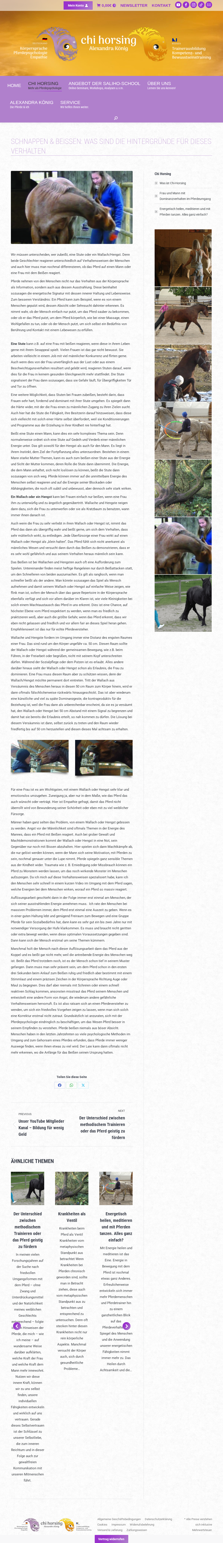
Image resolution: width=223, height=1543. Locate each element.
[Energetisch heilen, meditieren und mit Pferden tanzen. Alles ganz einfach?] (183, 431)
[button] (17, 1326)
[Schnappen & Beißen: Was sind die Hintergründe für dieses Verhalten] (183, 546)
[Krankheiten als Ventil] (183, 488)
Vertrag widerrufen (111, 1539)
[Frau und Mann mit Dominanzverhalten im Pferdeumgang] (183, 373)
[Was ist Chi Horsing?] (183, 258)
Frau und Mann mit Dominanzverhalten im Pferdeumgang (185, 196)
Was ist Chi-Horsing (173, 183)
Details (27, 1188)
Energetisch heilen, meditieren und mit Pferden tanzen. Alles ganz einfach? (116, 1227)
